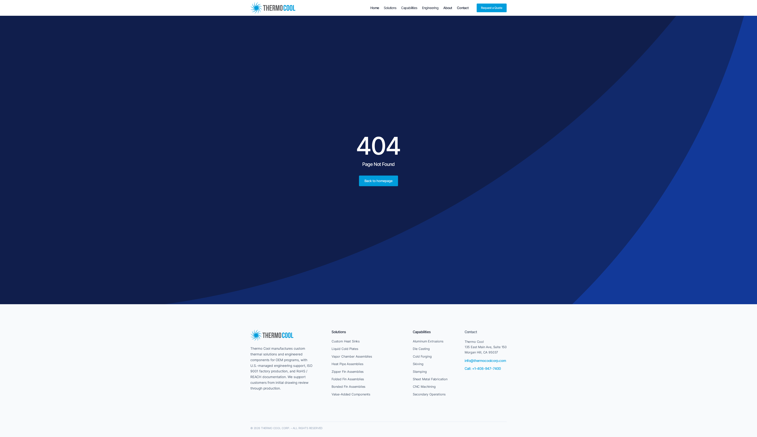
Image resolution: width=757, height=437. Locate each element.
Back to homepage (378, 181)
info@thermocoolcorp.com (485, 361)
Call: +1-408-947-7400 (483, 368)
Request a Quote (491, 8)
